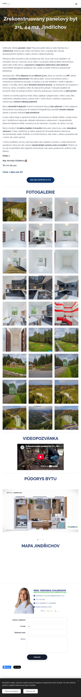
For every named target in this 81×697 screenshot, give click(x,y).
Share (8, 667)
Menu (76, 4)
